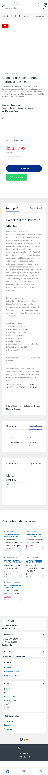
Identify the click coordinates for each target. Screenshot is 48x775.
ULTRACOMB (9, 696)
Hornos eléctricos (14, 583)
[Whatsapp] (40, 771)
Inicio (4, 16)
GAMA (6, 704)
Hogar (25, 16)
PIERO (6, 693)
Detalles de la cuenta (12, 672)
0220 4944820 (11, 625)
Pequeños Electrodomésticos (32, 532)
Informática (8, 725)
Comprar (25, 168)
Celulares (8, 729)
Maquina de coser (13, 73)
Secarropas (12, 532)
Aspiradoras (8, 557)
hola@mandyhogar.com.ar (13, 656)
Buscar (43, 8)
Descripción (12, 208)
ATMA (6, 708)
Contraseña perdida (12, 675)
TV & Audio (8, 721)
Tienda (13, 16)
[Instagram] (24, 771)
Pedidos (7, 668)
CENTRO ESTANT (11, 700)
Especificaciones (38, 208)
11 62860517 (9, 628)
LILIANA (7, 689)
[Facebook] (7, 771)
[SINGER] (11, 126)
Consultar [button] (18, 177)
